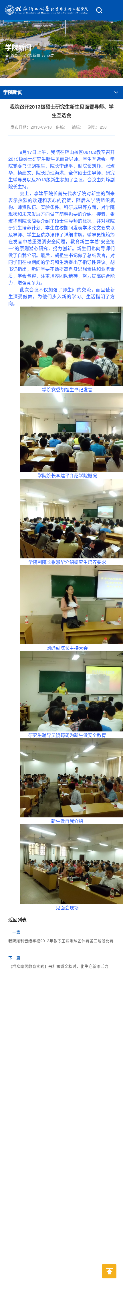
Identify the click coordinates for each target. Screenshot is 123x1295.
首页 (14, 55)
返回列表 (18, 919)
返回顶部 (109, 1283)
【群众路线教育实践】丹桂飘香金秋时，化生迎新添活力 (58, 966)
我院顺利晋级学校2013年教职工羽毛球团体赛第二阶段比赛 (61, 940)
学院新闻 (32, 55)
